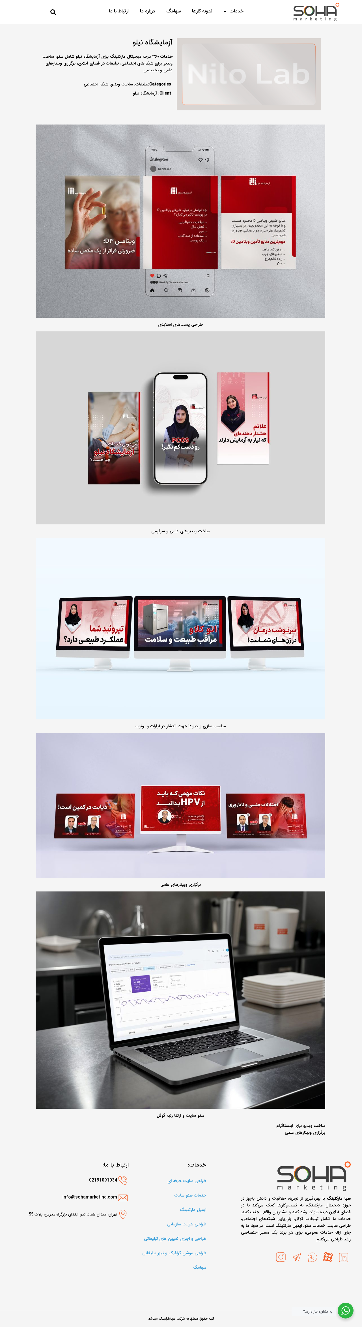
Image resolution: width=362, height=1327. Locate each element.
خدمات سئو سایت (190, 1195)
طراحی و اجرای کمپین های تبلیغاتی (175, 1238)
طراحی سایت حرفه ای (186, 1181)
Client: (164, 93)
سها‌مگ (173, 11)
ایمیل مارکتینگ (193, 1209)
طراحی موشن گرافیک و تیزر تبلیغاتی (174, 1253)
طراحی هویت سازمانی (186, 1224)
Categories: (159, 84)
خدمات (236, 11)
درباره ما (147, 11)
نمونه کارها (202, 11)
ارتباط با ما (119, 11)
